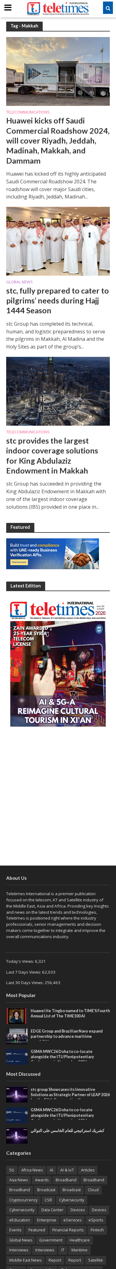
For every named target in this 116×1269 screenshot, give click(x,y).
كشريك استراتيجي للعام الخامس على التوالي (67, 1130)
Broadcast (46, 1189)
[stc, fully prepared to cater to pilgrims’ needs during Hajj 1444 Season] (58, 240)
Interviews (18, 1250)
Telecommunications (28, 113)
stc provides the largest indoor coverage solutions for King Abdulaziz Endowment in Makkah (52, 455)
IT (62, 1250)
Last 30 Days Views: (25, 982)
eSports (95, 1220)
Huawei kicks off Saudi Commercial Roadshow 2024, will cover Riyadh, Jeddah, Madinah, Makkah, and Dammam (58, 140)
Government (50, 1240)
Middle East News (25, 1260)
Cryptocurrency (23, 1200)
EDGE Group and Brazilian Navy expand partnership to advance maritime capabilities (67, 1036)
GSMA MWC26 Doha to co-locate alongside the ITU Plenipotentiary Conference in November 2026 (62, 1056)
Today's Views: (20, 961)
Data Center (52, 1210)
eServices (72, 1220)
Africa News (32, 1170)
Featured (36, 1230)
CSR (48, 1200)
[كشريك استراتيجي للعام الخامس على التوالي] (17, 1135)
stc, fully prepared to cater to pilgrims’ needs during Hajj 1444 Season (57, 300)
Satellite (95, 1260)
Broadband (66, 1180)
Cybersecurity (71, 1200)
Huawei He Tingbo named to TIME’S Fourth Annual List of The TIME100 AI (70, 1013)
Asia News (18, 1180)
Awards (42, 1180)
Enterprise (46, 1220)
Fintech (97, 1230)
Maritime (79, 1250)
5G (11, 1170)
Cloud (93, 1189)
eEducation (19, 1220)
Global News (19, 282)
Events (15, 1230)
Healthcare (80, 1240)
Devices (78, 1210)
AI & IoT (67, 1170)
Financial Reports (68, 1230)
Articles (87, 1170)
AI (51, 1170)
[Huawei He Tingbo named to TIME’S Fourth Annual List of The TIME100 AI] (17, 1015)
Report (55, 1260)
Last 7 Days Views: (24, 972)
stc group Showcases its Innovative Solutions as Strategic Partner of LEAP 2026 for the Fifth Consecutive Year (70, 1094)
